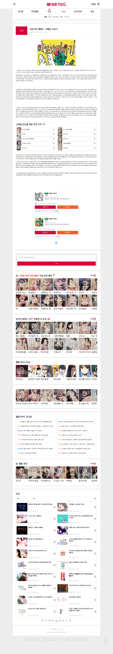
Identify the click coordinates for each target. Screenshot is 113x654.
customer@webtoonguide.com (50, 640)
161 (53, 620)
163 (59, 620)
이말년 (46, 195)
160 (50, 620)
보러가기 (45, 207)
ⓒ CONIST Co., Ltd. (56, 629)
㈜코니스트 (28, 638)
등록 (56, 263)
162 (56, 620)
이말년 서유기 (51, 193)
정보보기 (67, 207)
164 (63, 620)
